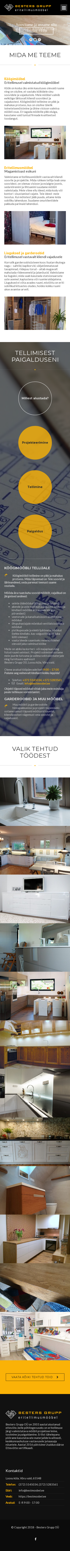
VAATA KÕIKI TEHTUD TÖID (32, 1377)
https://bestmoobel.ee (32, 1496)
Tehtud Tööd (36, 30)
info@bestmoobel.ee (37, 683)
